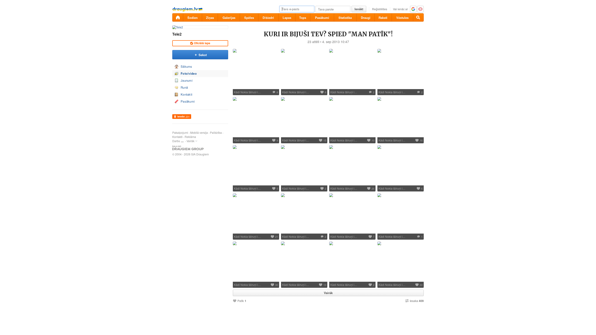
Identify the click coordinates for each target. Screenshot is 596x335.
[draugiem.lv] (177, 17)
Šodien (192, 17)
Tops (302, 17)
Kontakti (186, 94)
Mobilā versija (199, 132)
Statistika (345, 17)
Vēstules (402, 17)
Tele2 (177, 34)
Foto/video (189, 73)
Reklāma (190, 137)
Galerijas (229, 17)
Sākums (186, 66)
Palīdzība (216, 132)
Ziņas (210, 17)
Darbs (176, 141)
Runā (184, 87)
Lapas (287, 17)
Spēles (249, 17)
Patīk (240, 301)
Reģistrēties (379, 9)
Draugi (365, 17)
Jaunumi (187, 80)
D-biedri (268, 17)
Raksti (383, 17)
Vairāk (190, 141)
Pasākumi (322, 17)
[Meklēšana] (418, 17)
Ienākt (359, 9)
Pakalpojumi (180, 132)
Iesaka (417, 301)
